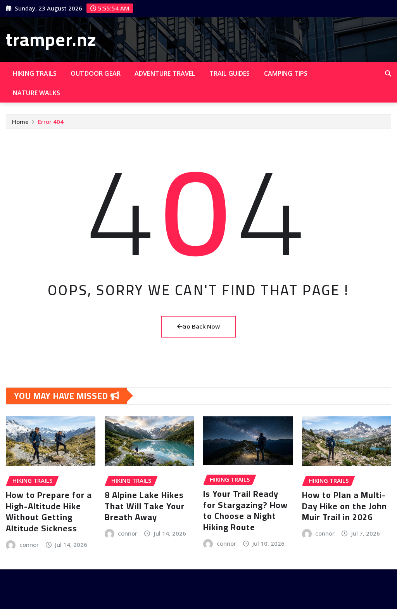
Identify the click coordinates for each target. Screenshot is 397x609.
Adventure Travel (165, 73)
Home (20, 121)
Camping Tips (286, 73)
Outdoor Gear (96, 73)
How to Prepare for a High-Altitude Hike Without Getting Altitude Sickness (49, 511)
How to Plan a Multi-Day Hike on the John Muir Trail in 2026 (344, 506)
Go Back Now (201, 326)
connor (29, 544)
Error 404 (51, 121)
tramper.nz (51, 39)
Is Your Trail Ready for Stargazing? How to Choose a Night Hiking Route (245, 510)
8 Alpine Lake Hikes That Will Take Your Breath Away (145, 506)
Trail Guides (229, 73)
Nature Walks (36, 93)
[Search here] (388, 73)
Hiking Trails (35, 73)
